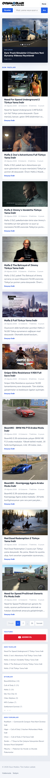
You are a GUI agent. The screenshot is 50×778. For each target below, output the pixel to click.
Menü (44, 4)
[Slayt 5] (27, 44)
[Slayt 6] (29, 44)
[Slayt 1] (20, 44)
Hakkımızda (6, 773)
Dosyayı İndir (9, 120)
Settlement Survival (13, 706)
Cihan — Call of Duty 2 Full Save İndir (19, 737)
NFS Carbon (10, 702)
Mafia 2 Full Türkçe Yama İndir (16, 668)
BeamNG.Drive (12, 681)
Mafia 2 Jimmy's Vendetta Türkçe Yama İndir (21, 660)
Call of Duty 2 (11, 685)
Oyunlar (7, 10)
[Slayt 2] (22, 44)
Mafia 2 (9, 689)
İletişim (15, 773)
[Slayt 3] (24, 44)
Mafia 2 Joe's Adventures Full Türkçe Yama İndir (23, 655)
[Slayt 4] (25, 44)
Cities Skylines (11, 698)
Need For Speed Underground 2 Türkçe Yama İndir (23, 651)
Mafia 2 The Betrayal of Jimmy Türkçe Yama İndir (23, 664)
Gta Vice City (10, 694)
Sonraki (39, 623)
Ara (44, 10)
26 (32, 623)
